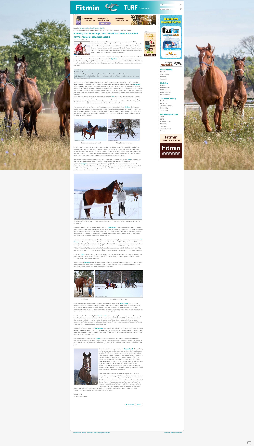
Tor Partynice (164, 110)
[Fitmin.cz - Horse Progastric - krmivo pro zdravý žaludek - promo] (114, 25)
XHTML (169, 432)
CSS (174, 432)
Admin (94, 432)
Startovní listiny (164, 74)
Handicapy (163, 76)
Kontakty (84, 432)
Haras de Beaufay (165, 92)
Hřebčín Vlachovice (166, 90)
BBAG (162, 119)
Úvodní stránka (77, 432)
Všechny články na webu (103, 432)
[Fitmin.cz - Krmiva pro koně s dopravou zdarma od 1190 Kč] (150, 56)
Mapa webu (89, 432)
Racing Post (163, 103)
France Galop (164, 108)
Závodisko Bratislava (166, 105)
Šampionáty (163, 79)
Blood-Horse (163, 101)
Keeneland (163, 123)
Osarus (162, 131)
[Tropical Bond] (86, 367)
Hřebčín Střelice (165, 87)
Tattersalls (163, 126)
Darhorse (162, 85)
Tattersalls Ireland (165, 128)
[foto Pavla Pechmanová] (90, 130)
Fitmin (180, 432)
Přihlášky (163, 72)
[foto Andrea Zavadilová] (82, 48)
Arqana (162, 116)
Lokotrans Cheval (165, 94)
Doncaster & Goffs (165, 121)
